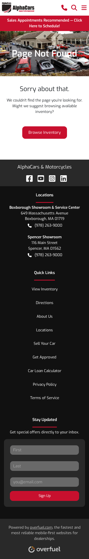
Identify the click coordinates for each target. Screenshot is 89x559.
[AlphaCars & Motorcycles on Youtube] (38, 178)
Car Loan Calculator (44, 370)
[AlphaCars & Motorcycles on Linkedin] (61, 178)
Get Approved (44, 357)
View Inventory (45, 289)
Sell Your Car (44, 343)
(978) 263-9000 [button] (48, 225)
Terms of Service (44, 397)
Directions (44, 302)
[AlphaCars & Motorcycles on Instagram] (50, 178)
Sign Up (45, 495)
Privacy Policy (44, 384)
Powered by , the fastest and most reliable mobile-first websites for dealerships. (45, 533)
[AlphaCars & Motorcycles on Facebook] (27, 178)
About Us (45, 316)
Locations (44, 330)
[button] (64, 8)
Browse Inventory (44, 132)
